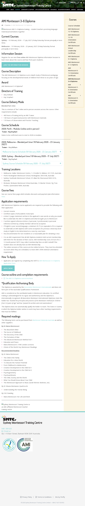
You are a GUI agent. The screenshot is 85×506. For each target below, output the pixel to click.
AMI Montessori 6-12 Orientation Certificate (73, 72)
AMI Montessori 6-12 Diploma (74, 63)
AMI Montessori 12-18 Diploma (74, 30)
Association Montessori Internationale (37, 287)
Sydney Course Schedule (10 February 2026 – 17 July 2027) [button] (26, 163)
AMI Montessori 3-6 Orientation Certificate (73, 88)
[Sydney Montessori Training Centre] (21, 4)
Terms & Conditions (44, 497)
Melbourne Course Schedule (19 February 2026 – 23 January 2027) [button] (30, 151)
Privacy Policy (27, 497)
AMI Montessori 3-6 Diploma (74, 80)
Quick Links (62, 3)
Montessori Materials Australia (43, 320)
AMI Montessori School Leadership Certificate (74, 49)
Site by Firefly (60, 497)
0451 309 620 (7, 429)
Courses (7, 25)
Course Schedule (74, 26)
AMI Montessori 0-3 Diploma (74, 57)
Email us (7, 431)
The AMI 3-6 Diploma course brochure (19, 278)
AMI (73, 3)
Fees (3, 196)
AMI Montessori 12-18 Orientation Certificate (74, 38)
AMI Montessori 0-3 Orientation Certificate (73, 99)
